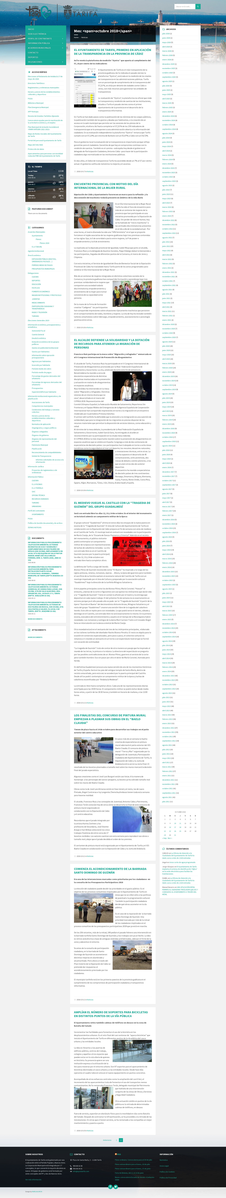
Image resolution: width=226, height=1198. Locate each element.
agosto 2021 (167, 289)
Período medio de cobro (41, 369)
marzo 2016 (166, 558)
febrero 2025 (167, 107)
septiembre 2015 (169, 584)
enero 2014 (166, 671)
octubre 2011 (167, 788)
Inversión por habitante (41, 365)
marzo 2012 (166, 767)
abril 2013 (166, 710)
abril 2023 (166, 203)
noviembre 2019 (168, 380)
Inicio (31, 29)
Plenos (38, 239)
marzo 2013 (166, 715)
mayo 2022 (166, 250)
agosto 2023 (167, 185)
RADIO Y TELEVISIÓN (39, 312)
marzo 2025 (166, 103)
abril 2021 (166, 307)
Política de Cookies (167, 1172)
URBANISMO (36, 506)
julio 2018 (166, 450)
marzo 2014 (166, 663)
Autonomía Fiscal (38, 331)
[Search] (198, 6)
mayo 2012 (166, 758)
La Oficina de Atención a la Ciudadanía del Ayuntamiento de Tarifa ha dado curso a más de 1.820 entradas (178, 855)
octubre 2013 (167, 684)
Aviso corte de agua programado (182, 862)
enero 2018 (166, 467)
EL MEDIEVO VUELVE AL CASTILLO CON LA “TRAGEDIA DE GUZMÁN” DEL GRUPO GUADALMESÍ (112, 505)
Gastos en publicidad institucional (45, 348)
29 (165, 835)
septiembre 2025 (169, 77)
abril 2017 (166, 502)
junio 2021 (166, 298)
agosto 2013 (167, 693)
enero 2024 (166, 164)
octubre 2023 (167, 177)
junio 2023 (166, 194)
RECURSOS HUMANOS (40, 499)
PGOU (30, 98)
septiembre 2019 (169, 389)
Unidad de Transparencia (41, 456)
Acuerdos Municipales (36, 232)
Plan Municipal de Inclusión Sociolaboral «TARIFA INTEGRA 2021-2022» (43, 128)
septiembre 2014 (169, 636)
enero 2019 (166, 424)
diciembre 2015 (168, 571)
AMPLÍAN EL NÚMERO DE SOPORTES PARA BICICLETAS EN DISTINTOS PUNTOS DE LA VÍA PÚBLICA (111, 1014)
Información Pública (39, 43)
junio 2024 (166, 142)
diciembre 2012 (168, 728)
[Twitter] (116, 1187)
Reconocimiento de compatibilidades (46, 452)
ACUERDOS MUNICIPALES (39, 48)
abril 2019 (166, 411)
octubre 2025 (167, 72)
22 (165, 831)
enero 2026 (166, 59)
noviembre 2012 (168, 732)
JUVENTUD (36, 299)
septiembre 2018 (169, 441)
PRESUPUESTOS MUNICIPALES (43, 269)
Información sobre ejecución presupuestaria (43, 356)
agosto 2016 (167, 537)
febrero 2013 (167, 719)
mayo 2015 (166, 602)
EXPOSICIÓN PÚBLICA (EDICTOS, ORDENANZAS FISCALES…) (44, 260)
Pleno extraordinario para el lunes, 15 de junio (133, 1168)
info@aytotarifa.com (81, 1171)
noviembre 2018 (168, 433)
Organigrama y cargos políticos (44, 428)
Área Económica (34, 255)
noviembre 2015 (168, 576)
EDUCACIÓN (36, 284)
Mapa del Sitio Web (35, 145)
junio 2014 (166, 650)
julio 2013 (166, 697)
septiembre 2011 (169, 793)
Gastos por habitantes (40, 351)
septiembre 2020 (169, 337)
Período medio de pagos (41, 372)
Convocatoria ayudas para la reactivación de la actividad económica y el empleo (45, 121)
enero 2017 (166, 515)
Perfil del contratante (36, 510)
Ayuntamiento (37, 235)
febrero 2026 (167, 55)
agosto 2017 (167, 489)
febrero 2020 (167, 368)
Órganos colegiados (40, 431)
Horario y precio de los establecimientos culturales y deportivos (44, 93)
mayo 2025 (166, 94)
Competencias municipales (42, 406)
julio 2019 (166, 398)
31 (175, 835)
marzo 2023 (166, 207)
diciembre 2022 (168, 220)
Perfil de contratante (40, 38)
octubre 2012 (167, 736)
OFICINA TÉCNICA (38, 495)
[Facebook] (110, 1187)
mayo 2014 (166, 654)
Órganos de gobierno (40, 435)
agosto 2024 (167, 133)
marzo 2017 (166, 506)
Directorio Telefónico (36, 83)
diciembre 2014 (168, 624)
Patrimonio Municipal (40, 445)
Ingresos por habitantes (41, 361)
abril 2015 (166, 606)
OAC (33, 491)
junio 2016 (166, 545)
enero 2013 (166, 723)
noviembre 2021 (168, 276)
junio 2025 (166, 90)
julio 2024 (166, 138)
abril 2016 (166, 554)
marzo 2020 (166, 363)
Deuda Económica (39, 338)
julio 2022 (166, 242)
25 (180, 831)
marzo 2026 (166, 51)
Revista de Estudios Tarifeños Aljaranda (43, 116)
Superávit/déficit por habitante (44, 392)
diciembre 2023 (168, 168)
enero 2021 (166, 320)
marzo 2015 (166, 610)
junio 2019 (166, 402)
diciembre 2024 (168, 116)
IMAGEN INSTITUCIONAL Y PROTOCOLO (46, 295)
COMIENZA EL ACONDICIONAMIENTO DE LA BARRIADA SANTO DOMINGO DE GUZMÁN (110, 871)
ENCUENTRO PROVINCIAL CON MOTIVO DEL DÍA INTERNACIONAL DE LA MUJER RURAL (106, 186)
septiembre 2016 (169, 532)
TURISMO (35, 316)
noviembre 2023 (168, 172)
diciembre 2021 (168, 272)
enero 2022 (166, 268)
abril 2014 (166, 658)
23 (170, 831)
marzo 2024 (166, 155)
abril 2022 (166, 255)
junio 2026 (166, 38)
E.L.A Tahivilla (37, 247)
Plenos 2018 (44, 243)
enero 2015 (166, 619)
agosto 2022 (167, 237)
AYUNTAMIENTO (38, 514)
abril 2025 (166, 98)
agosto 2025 (167, 81)
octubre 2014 (167, 632)
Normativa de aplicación (41, 424)
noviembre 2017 (168, 476)
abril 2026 (166, 46)
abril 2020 (166, 359)
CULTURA (35, 277)
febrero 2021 (167, 315)
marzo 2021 (166, 311)
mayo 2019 (166, 407)
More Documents (35, 619)
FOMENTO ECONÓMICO (41, 291)
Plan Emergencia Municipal (38, 107)
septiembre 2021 (169, 285)
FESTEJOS (36, 288)
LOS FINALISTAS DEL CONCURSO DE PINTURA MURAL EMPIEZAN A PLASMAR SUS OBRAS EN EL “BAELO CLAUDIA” (110, 719)
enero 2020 (166, 372)
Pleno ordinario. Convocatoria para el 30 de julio (133, 1160)
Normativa (164, 1160)
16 (170, 827)
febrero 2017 (167, 511)
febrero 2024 (167, 159)
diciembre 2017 (168, 472)
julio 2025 (166, 86)
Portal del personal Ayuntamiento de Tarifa (44, 140)
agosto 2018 (167, 446)
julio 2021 (166, 294)
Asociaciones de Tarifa (41, 402)
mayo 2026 (166, 42)
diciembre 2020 (168, 324)
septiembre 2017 (169, 485)
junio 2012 (166, 754)
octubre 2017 (167, 480)
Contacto (33, 52)
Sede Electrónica (37, 34)
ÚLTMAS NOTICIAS (34, 527)
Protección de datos (36, 149)
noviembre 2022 (168, 224)
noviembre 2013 (168, 680)
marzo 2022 (166, 259)
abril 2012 (166, 762)
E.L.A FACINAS (37, 484)
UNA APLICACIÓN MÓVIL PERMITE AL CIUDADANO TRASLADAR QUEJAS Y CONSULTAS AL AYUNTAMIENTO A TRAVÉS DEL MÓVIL (180, 890)
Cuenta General (38, 334)
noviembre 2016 (168, 524)
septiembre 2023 (169, 181)
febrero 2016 (167, 563)
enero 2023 (166, 216)
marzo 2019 (166, 415)
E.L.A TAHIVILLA (37, 488)
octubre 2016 (167, 528)
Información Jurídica (36, 466)
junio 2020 (166, 350)
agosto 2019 (167, 394)
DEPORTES (33, 57)
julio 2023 (166, 190)
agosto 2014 (167, 641)
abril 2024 (166, 151)
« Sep (164, 838)
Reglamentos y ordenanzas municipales (43, 87)
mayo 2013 (166, 706)
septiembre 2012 (169, 741)
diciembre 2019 (168, 376)
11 (180, 823)
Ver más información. (33, 1179)
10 (175, 823)
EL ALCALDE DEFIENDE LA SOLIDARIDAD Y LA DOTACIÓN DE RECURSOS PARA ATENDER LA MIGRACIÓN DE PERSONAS (111, 344)
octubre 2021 (167, 281)
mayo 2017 (166, 498)
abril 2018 (166, 463)
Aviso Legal (164, 1166)
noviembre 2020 (168, 328)
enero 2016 (166, 567)
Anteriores (107, 1140)
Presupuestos (37, 388)
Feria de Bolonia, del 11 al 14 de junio (129, 1173)
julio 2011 (166, 801)
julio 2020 (166, 346)
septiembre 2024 (169, 129)
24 (175, 831)
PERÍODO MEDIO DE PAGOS (42, 265)
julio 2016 (166, 541)
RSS (119, 1154)
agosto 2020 (167, 342)
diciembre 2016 (168, 519)
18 (180, 827)
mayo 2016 (166, 550)
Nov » (170, 838)
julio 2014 (166, 645)
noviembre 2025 (168, 68)
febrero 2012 (167, 771)
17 (175, 827)
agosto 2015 (167, 589)
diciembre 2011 (168, 780)
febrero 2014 (167, 667)
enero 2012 (166, 775)
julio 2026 (166, 33)
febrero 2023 (167, 211)
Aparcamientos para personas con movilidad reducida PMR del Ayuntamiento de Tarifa (45, 154)
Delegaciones (35, 62)
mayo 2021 (166, 302)
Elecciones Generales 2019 (38, 320)
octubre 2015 (167, 580)
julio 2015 (166, 593)
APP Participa (33, 111)
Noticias (84, 37)
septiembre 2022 (169, 233)
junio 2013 (166, 702)
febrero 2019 (167, 420)
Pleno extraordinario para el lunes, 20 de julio (132, 1164)
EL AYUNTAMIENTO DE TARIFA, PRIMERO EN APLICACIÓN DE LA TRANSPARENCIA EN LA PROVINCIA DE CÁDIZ (112, 52)
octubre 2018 (167, 437)
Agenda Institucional (36, 251)
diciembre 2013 (168, 676)
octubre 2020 (167, 333)
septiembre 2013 (169, 689)
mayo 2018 (166, 459)
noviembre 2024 (168, 120)
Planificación (37, 449)
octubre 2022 (167, 229)
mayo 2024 (166, 146)
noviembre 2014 (168, 628)
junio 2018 (166, 454)
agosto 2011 (167, 797)
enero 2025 (166, 112)
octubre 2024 (167, 124)
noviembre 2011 (168, 784)
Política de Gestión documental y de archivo (45, 523)
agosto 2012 (167, 745)
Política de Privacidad (168, 1177)
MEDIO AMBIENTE (38, 302)
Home (76, 37)
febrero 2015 (167, 615)
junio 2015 (166, 598)
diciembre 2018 (168, 428)
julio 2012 (166, 749)
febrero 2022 (167, 263)
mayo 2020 (166, 354)
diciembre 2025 (168, 64)
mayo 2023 (166, 198)
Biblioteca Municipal (35, 103)
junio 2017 (166, 493)
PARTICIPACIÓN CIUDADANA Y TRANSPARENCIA (43, 307)
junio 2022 (166, 246)
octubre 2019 (167, 385)
